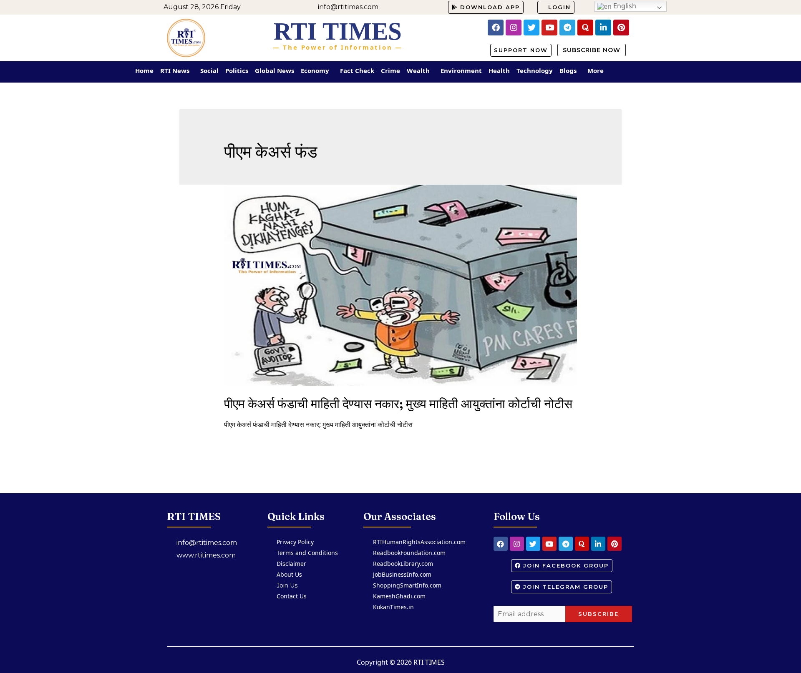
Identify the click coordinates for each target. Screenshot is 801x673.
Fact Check (357, 70)
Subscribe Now (591, 50)
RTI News (174, 70)
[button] (486, 7)
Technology (534, 70)
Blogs (568, 70)
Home (144, 70)
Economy (315, 70)
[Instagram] (513, 27)
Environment (461, 70)
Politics (236, 70)
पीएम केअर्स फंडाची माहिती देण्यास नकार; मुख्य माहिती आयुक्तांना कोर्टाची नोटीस (398, 404)
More (595, 70)
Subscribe (598, 613)
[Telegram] (567, 27)
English (624, 5)
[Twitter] (531, 27)
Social (209, 70)
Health (499, 70)
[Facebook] (496, 27)
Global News (274, 70)
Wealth (418, 70)
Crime (390, 70)
